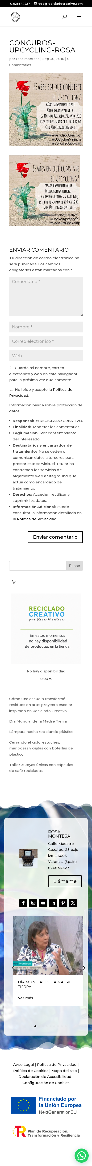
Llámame (65, 881)
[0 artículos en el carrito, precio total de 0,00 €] (13, 582)
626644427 (22, 3)
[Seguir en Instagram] (33, 903)
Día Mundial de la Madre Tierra (38, 721)
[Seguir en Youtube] (43, 903)
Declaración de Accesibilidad (44, 1076)
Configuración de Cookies (46, 1082)
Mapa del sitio (64, 1070)
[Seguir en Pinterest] (63, 903)
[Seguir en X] (73, 903)
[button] (83, 968)
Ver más (25, 998)
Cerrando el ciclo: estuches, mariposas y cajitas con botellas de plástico (41, 748)
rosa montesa (27, 59)
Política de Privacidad (37, 519)
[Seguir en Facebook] (23, 903)
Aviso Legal (23, 1064)
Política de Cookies (30, 1070)
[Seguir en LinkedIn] (53, 903)
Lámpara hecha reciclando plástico (41, 731)
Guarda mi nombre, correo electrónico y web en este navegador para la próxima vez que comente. (43, 374)
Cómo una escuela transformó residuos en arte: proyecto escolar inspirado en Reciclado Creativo (40, 705)
